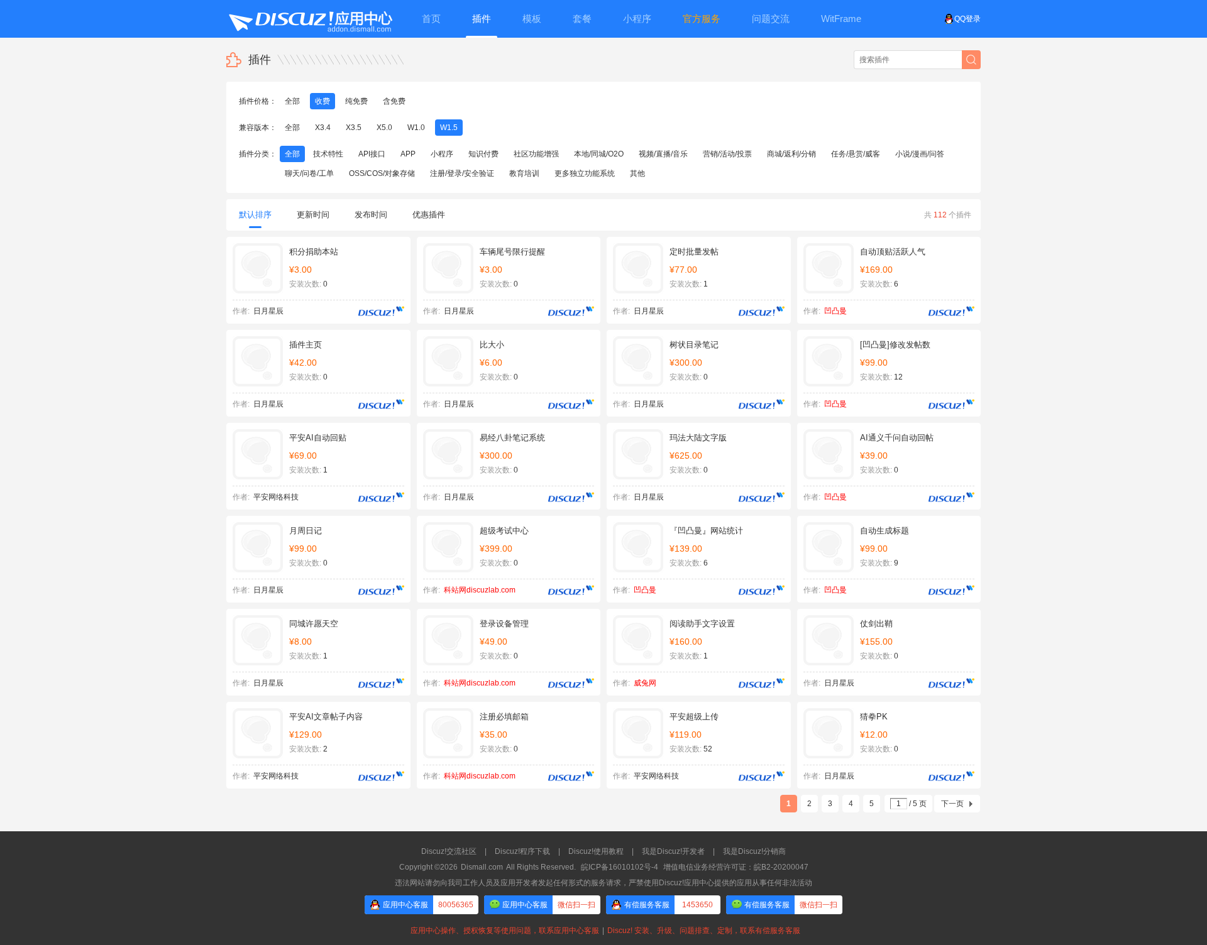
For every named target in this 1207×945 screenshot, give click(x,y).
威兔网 (645, 683)
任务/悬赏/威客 (855, 154)
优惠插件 (428, 214)
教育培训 (524, 173)
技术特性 (328, 154)
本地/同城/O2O (599, 154)
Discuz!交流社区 (449, 851)
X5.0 (384, 127)
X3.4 (323, 127)
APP (408, 154)
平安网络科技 (276, 497)
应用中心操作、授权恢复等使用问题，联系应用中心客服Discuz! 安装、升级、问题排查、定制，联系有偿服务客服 (603, 930)
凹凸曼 (835, 311)
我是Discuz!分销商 (754, 851)
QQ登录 (967, 18)
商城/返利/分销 (791, 154)
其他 (637, 173)
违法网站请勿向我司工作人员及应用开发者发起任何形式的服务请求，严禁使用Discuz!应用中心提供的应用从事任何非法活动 (603, 882)
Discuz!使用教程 (596, 851)
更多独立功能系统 (584, 173)
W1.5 (449, 127)
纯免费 (356, 101)
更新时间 (313, 214)
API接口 (371, 154)
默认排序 (255, 214)
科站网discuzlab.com (479, 590)
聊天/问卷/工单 (309, 173)
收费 (322, 101)
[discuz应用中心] (310, 19)
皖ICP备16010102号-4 (619, 867)
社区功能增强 (536, 154)
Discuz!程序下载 (522, 851)
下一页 (952, 803)
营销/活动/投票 (727, 154)
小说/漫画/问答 (919, 154)
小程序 (442, 154)
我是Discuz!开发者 (673, 851)
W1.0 (416, 127)
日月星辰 (268, 311)
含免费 (394, 101)
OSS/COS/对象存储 (382, 173)
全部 (292, 101)
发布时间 (371, 214)
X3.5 (353, 127)
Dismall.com (482, 867)
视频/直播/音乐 (663, 154)
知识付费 (483, 154)
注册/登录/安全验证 (462, 173)
